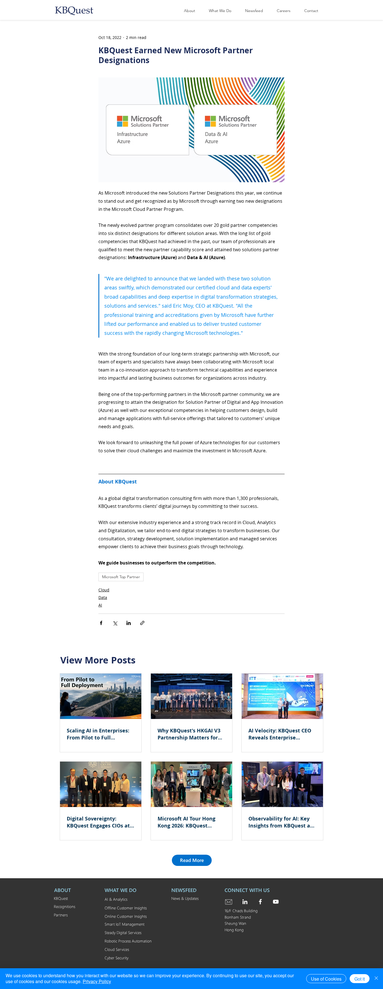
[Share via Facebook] (101, 623)
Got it (359, 979)
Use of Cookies (326, 979)
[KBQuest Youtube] (275, 901)
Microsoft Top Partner (121, 576)
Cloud (103, 590)
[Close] (376, 979)
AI (100, 605)
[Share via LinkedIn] (128, 623)
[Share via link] (142, 623)
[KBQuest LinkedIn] (244, 901)
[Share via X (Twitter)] (114, 623)
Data (102, 597)
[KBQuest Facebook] (260, 901)
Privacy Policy (97, 981)
